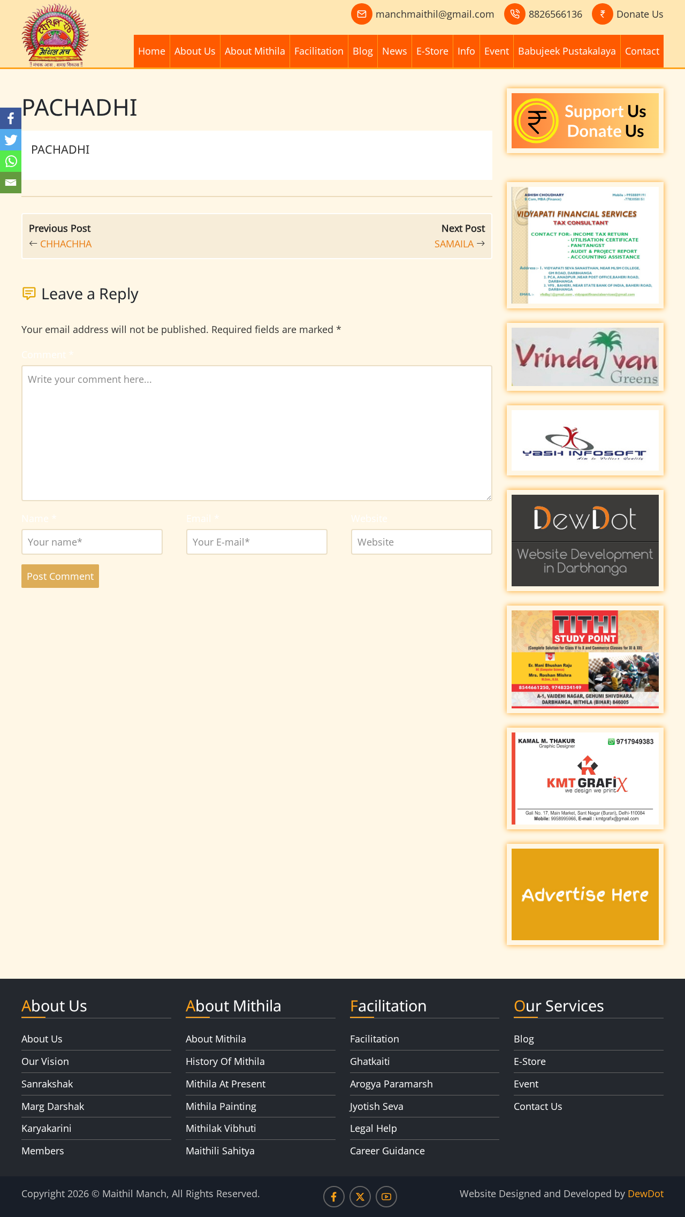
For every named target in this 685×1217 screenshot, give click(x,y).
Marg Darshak (52, 1106)
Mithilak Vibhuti (221, 1128)
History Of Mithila (225, 1061)
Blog (363, 50)
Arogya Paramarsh (391, 1083)
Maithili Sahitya (220, 1150)
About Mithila (255, 50)
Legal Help (373, 1128)
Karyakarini (46, 1128)
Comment (47, 354)
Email (202, 518)
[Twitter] (10, 139)
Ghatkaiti (370, 1061)
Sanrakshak (47, 1083)
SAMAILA (454, 243)
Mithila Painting (221, 1106)
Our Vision (45, 1061)
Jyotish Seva (377, 1106)
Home (151, 50)
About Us (195, 50)
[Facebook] (10, 118)
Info (466, 50)
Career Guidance (387, 1150)
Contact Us (538, 1106)
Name (39, 518)
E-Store (432, 50)
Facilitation (319, 50)
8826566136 (555, 13)
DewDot (646, 1193)
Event (496, 50)
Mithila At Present (225, 1083)
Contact (642, 50)
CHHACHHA (66, 243)
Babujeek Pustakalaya (567, 50)
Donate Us (640, 13)
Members (42, 1150)
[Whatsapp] (10, 161)
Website (369, 518)
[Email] (10, 182)
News (394, 50)
